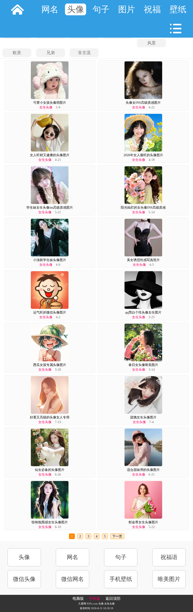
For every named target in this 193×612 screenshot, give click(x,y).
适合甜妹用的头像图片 (143, 470)
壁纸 (177, 9)
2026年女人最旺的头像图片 (143, 155)
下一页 (117, 536)
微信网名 (72, 579)
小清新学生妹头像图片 (49, 260)
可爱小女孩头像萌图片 (49, 102)
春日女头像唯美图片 (143, 365)
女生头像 (45, 107)
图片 (126, 9)
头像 (75, 9)
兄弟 (50, 52)
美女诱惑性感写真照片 (143, 260)
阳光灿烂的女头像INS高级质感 (143, 207)
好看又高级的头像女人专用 (49, 417)
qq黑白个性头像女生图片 (143, 312)
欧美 (17, 52)
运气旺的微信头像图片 (49, 312)
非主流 (84, 52)
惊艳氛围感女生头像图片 (50, 522)
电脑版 (78, 598)
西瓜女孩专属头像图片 (49, 365)
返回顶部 (113, 598)
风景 (151, 43)
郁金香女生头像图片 (143, 522)
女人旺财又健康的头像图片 (49, 155)
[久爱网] (17, 9)
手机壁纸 (120, 579)
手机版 (94, 598)
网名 (49, 9)
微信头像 (24, 579)
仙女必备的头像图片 (49, 470)
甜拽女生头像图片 (143, 417)
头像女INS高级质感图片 (143, 102)
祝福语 (169, 557)
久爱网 (82, 603)
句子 (100, 9)
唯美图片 (169, 579)
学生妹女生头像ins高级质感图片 (49, 207)
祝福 (152, 9)
